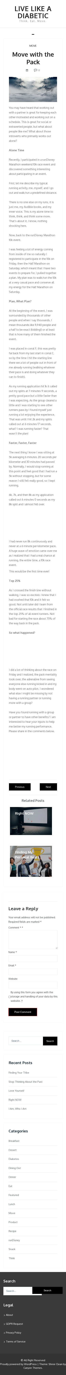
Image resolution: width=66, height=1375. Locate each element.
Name (12, 952)
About (9, 1315)
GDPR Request (14, 1323)
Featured (14, 1195)
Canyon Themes (33, 1367)
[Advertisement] (33, 523)
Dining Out (15, 1168)
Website (12, 978)
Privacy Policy (13, 1332)
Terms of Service (16, 1341)
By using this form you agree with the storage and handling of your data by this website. (34, 996)
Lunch (12, 1204)
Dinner (12, 1177)
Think (12, 1258)
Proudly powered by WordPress (18, 1364)
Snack (12, 1249)
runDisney (14, 1240)
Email (12, 965)
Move (33, 45)
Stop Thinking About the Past (25, 1081)
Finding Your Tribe (19, 1072)
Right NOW (15, 1099)
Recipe (12, 1231)
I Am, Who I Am (17, 1108)
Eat (10, 1186)
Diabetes (14, 1159)
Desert (13, 1150)
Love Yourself (16, 1090)
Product (13, 1222)
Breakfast (14, 1141)
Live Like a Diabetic (33, 12)
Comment (14, 927)
